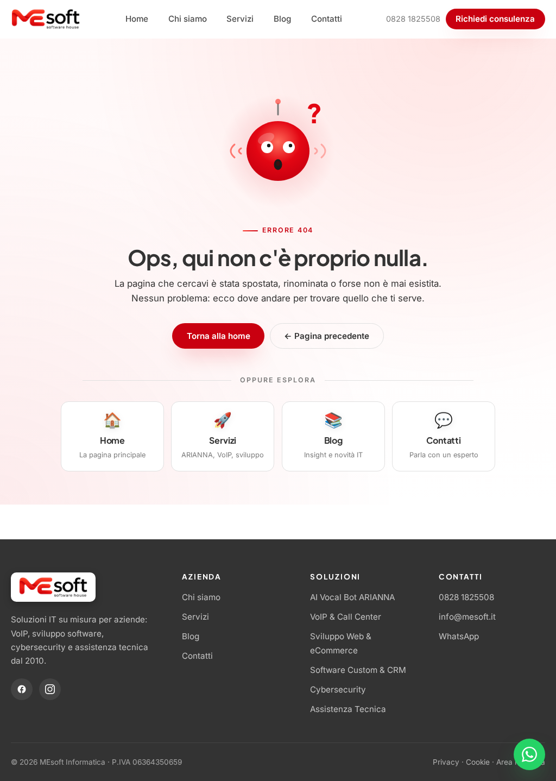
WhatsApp (459, 636)
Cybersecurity (338, 689)
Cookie (478, 762)
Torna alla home (218, 336)
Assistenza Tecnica (348, 709)
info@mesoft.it (467, 617)
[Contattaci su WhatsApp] (529, 754)
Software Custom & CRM (358, 670)
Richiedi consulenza (495, 19)
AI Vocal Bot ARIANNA (352, 597)
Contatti (326, 19)
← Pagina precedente (326, 336)
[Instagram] (50, 689)
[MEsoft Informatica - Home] (46, 19)
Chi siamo (187, 19)
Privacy (446, 762)
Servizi (240, 19)
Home (136, 19)
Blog (282, 19)
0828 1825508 (413, 18)
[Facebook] (22, 689)
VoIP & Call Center (345, 617)
